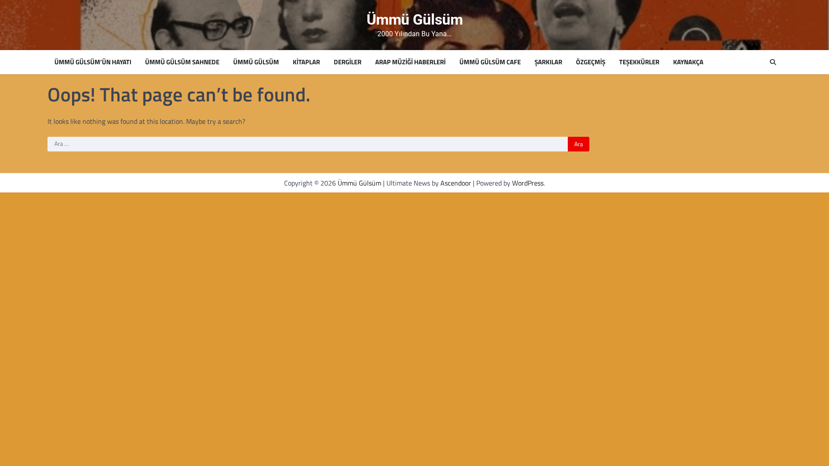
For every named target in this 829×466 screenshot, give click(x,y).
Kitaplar (306, 62)
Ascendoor (455, 183)
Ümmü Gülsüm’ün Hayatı (92, 62)
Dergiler (347, 62)
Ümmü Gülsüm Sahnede (182, 62)
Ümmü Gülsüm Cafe (490, 62)
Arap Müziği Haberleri (410, 62)
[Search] (772, 62)
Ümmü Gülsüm (415, 19)
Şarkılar (548, 62)
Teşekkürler (639, 62)
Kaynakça (688, 62)
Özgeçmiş (590, 62)
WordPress (528, 183)
